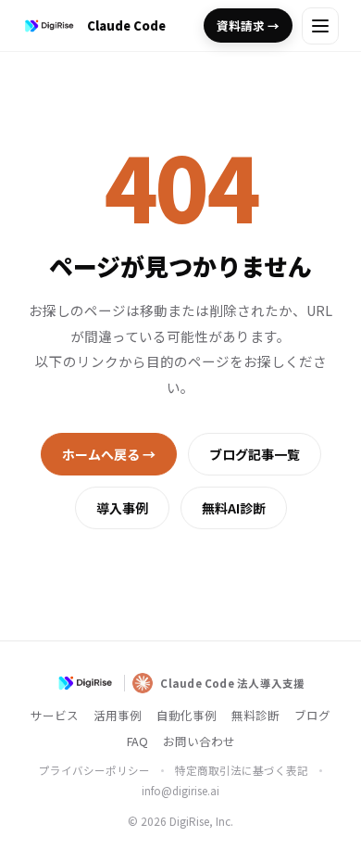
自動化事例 (186, 715)
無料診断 (255, 715)
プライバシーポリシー (94, 770)
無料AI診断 (234, 508)
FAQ (137, 741)
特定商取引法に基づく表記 (241, 770)
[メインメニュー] (320, 25)
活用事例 (117, 715)
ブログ (312, 715)
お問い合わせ (199, 741)
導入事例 (122, 508)
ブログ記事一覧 (254, 454)
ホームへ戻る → (109, 454)
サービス (55, 715)
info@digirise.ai (180, 790)
